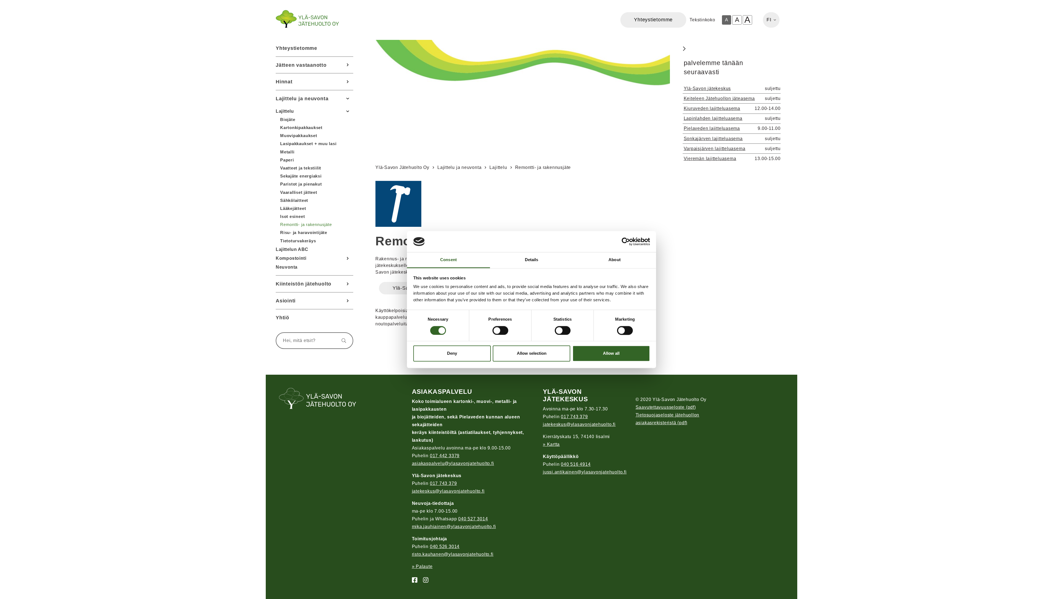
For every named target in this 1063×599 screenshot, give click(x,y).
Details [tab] (531, 260)
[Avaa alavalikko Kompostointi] (347, 258)
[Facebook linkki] (412, 580)
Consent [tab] (448, 260)
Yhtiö (282, 317)
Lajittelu (285, 111)
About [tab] (614, 260)
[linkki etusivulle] (318, 399)
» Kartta (551, 444)
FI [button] (769, 19)
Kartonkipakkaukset (301, 127)
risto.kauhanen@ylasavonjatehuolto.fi (453, 554)
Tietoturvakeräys (298, 240)
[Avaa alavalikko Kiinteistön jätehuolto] (347, 284)
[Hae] (341, 340)
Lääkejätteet (293, 208)
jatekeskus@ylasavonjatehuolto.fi (448, 491)
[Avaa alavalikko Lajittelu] (347, 111)
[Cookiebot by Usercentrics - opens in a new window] (626, 241)
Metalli (287, 152)
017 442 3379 (445, 455)
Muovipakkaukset (298, 135)
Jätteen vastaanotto (301, 65)
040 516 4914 (575, 464)
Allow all (611, 353)
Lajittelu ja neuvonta (302, 98)
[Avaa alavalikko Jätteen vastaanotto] (347, 65)
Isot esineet (292, 216)
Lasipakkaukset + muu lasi (308, 143)
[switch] (500, 330)
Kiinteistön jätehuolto (303, 284)
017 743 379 (443, 483)
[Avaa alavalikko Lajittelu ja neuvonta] (347, 98)
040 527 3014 (473, 518)
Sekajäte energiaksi (301, 176)
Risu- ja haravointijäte (303, 232)
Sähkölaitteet (294, 200)
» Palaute (422, 566)
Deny (452, 353)
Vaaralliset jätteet (298, 192)
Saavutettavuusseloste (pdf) (666, 407)
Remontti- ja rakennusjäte (306, 224)
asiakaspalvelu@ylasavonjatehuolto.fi (453, 463)
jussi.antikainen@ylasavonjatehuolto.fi (585, 472)
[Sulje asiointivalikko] (684, 49)
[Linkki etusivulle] (307, 19)
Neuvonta (287, 267)
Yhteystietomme (296, 48)
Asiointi (286, 301)
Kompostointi (291, 258)
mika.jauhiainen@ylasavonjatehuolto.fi (454, 526)
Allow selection (531, 353)
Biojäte (287, 119)
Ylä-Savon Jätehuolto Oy (402, 167)
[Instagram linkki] (424, 580)
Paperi (287, 160)
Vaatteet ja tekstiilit (300, 168)
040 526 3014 (445, 546)
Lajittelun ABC (292, 249)
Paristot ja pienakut (301, 184)
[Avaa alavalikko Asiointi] (347, 300)
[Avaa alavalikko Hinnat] (347, 81)
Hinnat (284, 81)
